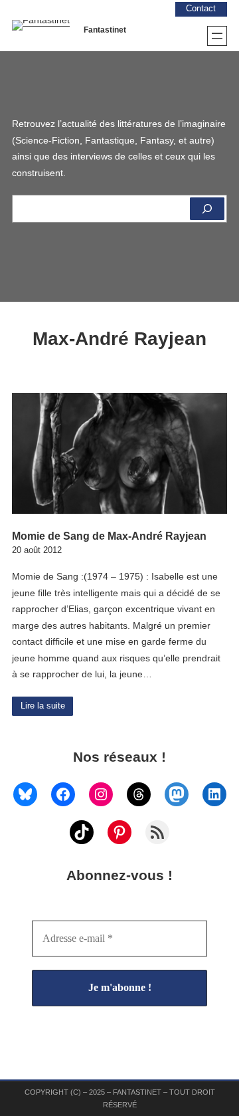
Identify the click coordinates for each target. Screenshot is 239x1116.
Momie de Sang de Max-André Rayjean (109, 536)
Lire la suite (43, 706)
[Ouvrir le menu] (217, 36)
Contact (201, 8)
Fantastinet (105, 30)
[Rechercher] (207, 208)
